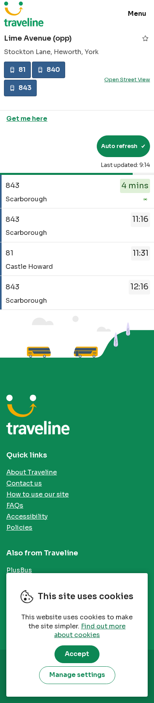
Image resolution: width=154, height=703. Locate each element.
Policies (19, 527)
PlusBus (19, 570)
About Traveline (31, 472)
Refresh (76, 146)
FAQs (14, 505)
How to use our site (37, 494)
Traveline (23, 14)
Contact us (24, 483)
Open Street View (127, 79)
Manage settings (77, 675)
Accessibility (27, 516)
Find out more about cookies (90, 630)
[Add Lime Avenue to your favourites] (145, 38)
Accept (77, 654)
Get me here (26, 118)
